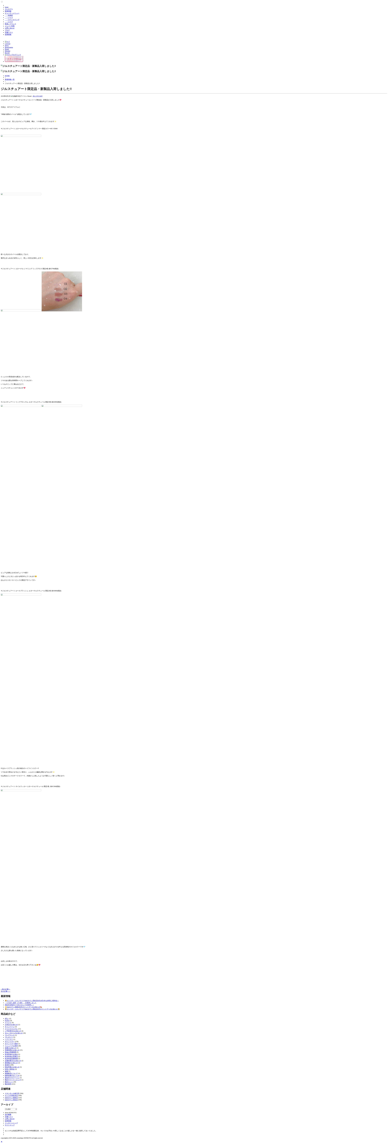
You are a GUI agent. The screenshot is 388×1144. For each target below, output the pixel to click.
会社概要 (8, 1114)
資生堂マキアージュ (12, 1078)
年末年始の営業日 (11, 1056)
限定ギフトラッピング (13, 1080)
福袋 (6, 1071)
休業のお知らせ (10, 1048)
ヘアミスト (9, 1039)
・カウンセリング (12, 20)
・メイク (9, 17)
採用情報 (8, 34)
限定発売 (8, 1084)
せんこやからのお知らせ (14, 1033)
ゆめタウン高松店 (11, 1100)
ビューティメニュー (12, 13)
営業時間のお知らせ (12, 1050)
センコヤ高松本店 (11, 1095)
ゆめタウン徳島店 (11, 1098)
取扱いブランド (10, 24)
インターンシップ (11, 1123)
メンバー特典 (10, 26)
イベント (8, 1022)
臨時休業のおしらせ (12, 1075)
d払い (7, 1018)
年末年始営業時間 (11, 1058)
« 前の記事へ (5, 989)
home (6, 7)
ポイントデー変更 (11, 1044)
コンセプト (9, 9)
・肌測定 (9, 15)
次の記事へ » (5, 991)
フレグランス (10, 1035)
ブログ (7, 30)
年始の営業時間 (10, 1052)
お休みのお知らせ (11, 1024)
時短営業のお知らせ (12, 1067)
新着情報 (8, 11)
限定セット (9, 1082)
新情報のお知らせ (11, 1063)
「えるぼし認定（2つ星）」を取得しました (20, 1003)
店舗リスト (9, 32)
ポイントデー (10, 1041)
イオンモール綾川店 (12, 1093)
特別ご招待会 (10, 1069)
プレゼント (9, 1037)
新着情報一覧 (10, 79)
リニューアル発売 (11, 1046)
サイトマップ (10, 1125)
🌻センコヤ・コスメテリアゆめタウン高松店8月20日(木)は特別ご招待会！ (32, 1001)
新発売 (7, 1065)
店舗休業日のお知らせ (13, 1061)
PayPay (7, 1020)
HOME (7, 76)
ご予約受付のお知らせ (13, 1031)
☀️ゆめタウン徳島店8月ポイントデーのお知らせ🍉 (23, 1007)
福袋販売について (11, 1073)
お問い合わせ (10, 28)
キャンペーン (10, 1027)
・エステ (9, 22)
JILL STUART (38, 96)
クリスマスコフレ (11, 1029)
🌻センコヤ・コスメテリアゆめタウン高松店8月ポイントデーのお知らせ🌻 (32, 1009)
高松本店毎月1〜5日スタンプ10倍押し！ (19, 1005)
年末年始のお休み (11, 1054)
